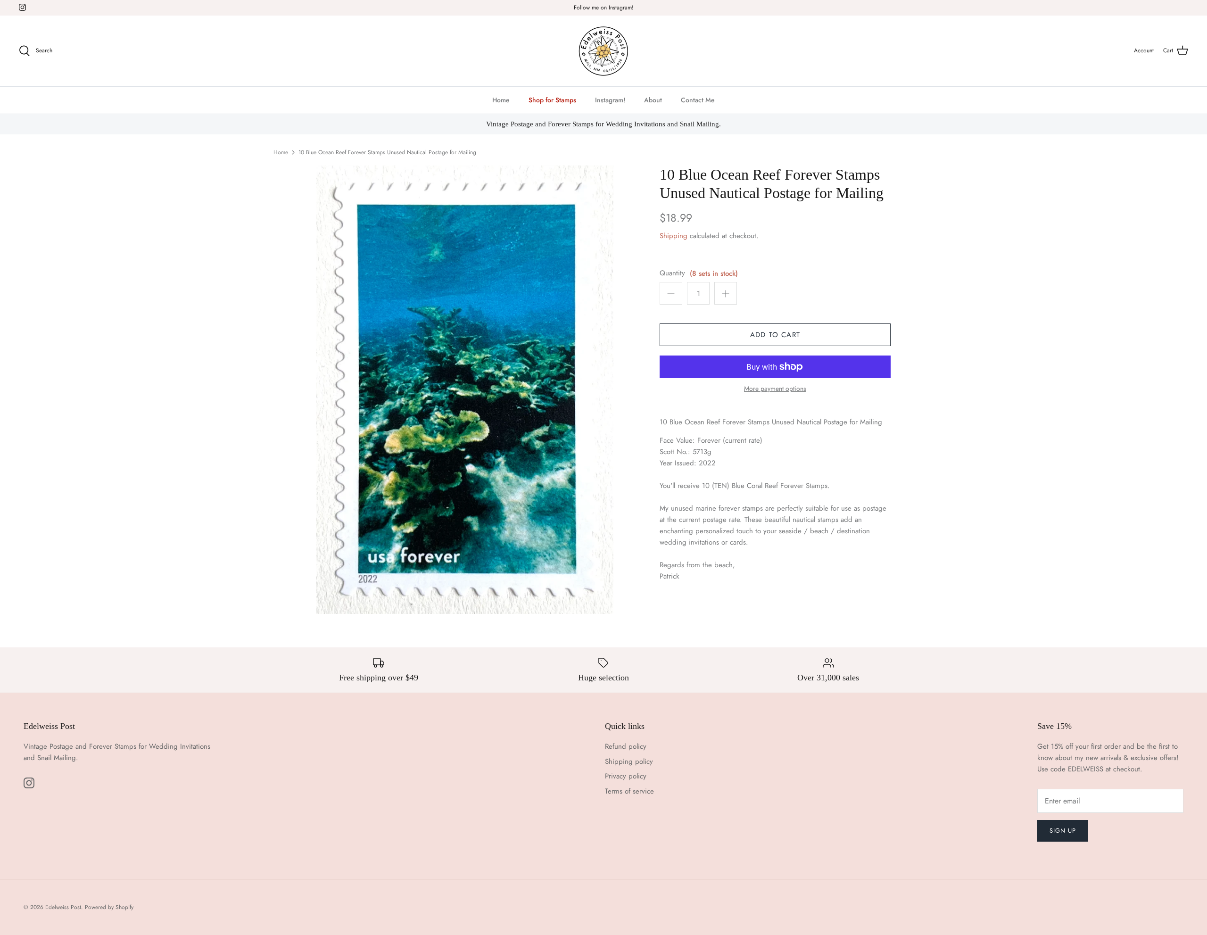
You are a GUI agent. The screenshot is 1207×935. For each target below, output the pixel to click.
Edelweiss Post (63, 907)
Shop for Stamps (552, 100)
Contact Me (698, 100)
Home (501, 100)
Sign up (1063, 830)
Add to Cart (775, 335)
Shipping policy (629, 761)
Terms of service (629, 791)
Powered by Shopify (109, 907)
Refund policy (625, 746)
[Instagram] (22, 7)
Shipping (673, 236)
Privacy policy (625, 776)
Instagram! (610, 100)
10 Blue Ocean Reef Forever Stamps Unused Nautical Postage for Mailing (387, 152)
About (653, 100)
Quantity (672, 273)
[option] (464, 389)
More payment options (775, 389)
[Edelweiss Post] (603, 51)
